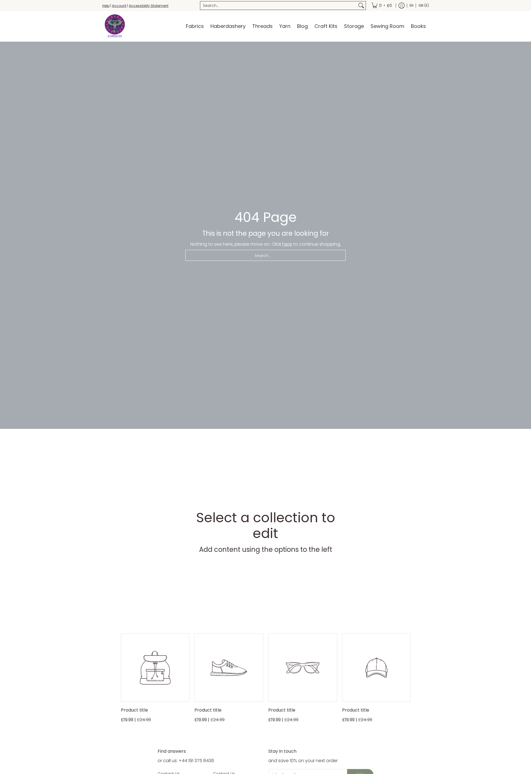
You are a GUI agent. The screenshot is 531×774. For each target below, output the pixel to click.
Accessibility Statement (148, 5)
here (287, 244)
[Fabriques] (114, 26)
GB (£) (423, 5)
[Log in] (401, 5)
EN (411, 5)
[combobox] (278, 5)
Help (106, 5)
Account (119, 5)
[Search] (361, 5)
